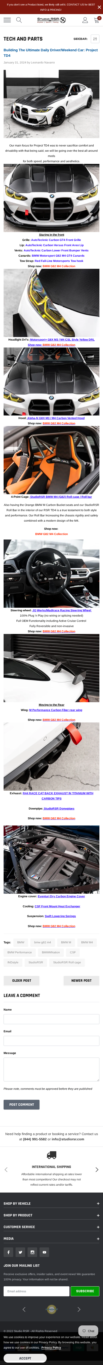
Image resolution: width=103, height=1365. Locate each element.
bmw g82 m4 (42, 942)
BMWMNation (51, 952)
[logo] (51, 20)
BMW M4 (87, 942)
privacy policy (51, 1347)
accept (25, 1358)
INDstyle (12, 962)
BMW (20, 942)
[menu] (7, 20)
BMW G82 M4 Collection (59, 266)
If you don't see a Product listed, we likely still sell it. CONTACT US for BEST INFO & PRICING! (51, 7)
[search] (19, 20)
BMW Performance (19, 952)
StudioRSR (36, 962)
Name (8, 1009)
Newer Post (81, 980)
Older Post (21, 980)
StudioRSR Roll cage (67, 962)
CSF (73, 952)
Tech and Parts (23, 38)
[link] (8, 1252)
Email (7, 1031)
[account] (85, 20)
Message (10, 1053)
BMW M (66, 942)
